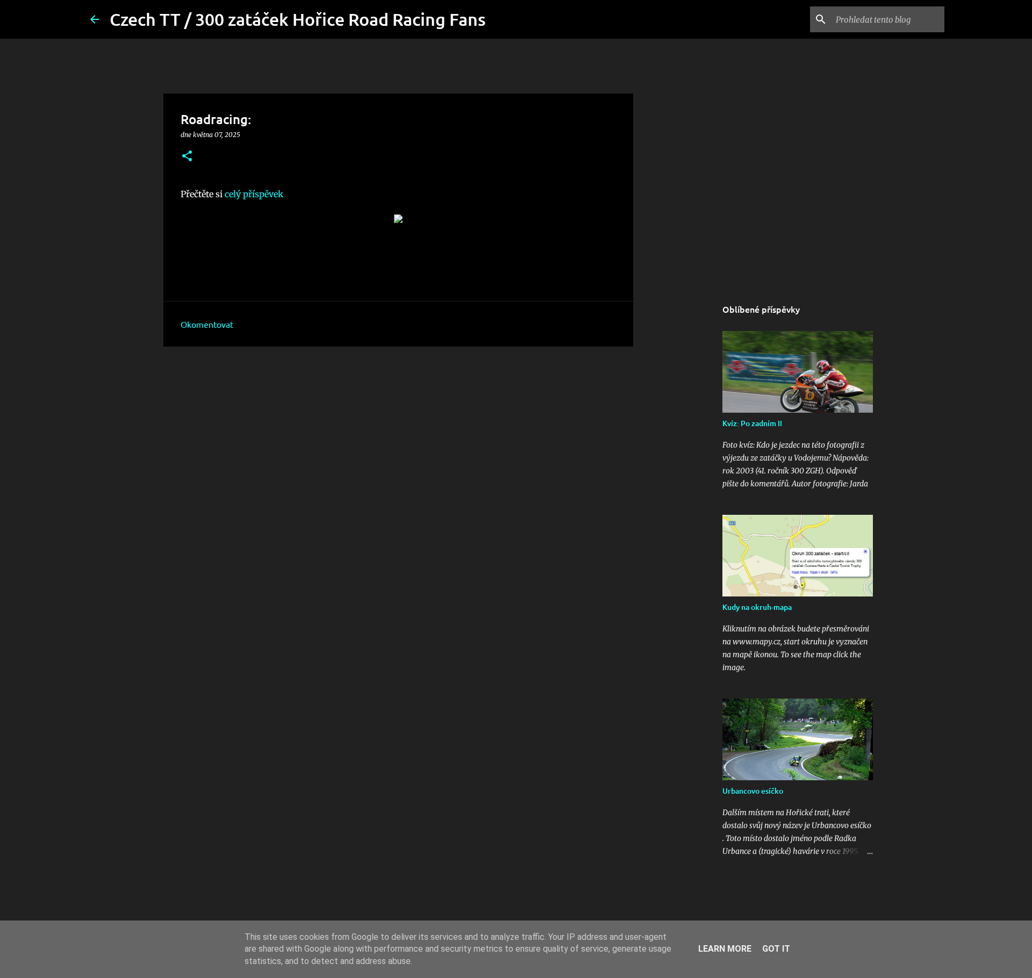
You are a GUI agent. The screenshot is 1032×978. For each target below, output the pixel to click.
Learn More (724, 949)
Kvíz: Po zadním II (752, 423)
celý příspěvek (254, 194)
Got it (776, 949)
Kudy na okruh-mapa (757, 607)
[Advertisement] (398, 438)
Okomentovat (207, 324)
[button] (187, 156)
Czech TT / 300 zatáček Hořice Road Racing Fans (298, 19)
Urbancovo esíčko (752, 791)
